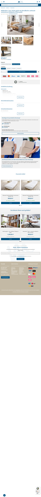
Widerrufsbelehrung (14, 270)
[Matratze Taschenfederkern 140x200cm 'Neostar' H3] (30, 185)
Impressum (21, 270)
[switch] (38, 493)
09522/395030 (6, 123)
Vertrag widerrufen (5, 277)
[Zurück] (1, 190)
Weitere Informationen (7, 166)
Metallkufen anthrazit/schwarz (6, 64)
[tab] (6, 40)
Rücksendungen (21, 268)
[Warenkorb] (39, 1)
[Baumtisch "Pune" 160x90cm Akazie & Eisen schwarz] (30, 221)
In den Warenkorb (22, 71)
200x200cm (19, 68)
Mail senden (6, 127)
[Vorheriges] (2, 25)
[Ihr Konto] (37, 1)
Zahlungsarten (21, 267)
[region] (20, 36)
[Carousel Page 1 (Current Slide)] (19, 205)
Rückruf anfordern (20, 133)
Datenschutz (21, 269)
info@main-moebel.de (4, 272)
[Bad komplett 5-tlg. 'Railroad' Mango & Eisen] (10, 221)
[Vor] (39, 190)
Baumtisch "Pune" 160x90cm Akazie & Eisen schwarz (30, 232)
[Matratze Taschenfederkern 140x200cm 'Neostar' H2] (10, 185)
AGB (15, 256)
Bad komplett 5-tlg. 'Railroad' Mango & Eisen (10, 232)
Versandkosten (9, 59)
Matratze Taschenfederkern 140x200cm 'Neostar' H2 (10, 196)
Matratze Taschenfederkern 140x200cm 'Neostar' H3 (30, 196)
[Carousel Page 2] (20, 205)
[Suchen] (37, 5)
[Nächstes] (39, 25)
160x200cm (8, 68)
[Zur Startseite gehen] (20, 1)
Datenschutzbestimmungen (21, 256)
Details (10, 239)
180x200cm (14, 68)
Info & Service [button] (14, 264)
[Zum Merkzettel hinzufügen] (38, 72)
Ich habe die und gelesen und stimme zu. (21, 256)
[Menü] (2, 1)
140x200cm (3, 68)
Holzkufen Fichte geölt (16, 64)
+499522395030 (3, 271)
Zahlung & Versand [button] (33, 264)
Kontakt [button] (3, 264)
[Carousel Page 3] (21, 205)
